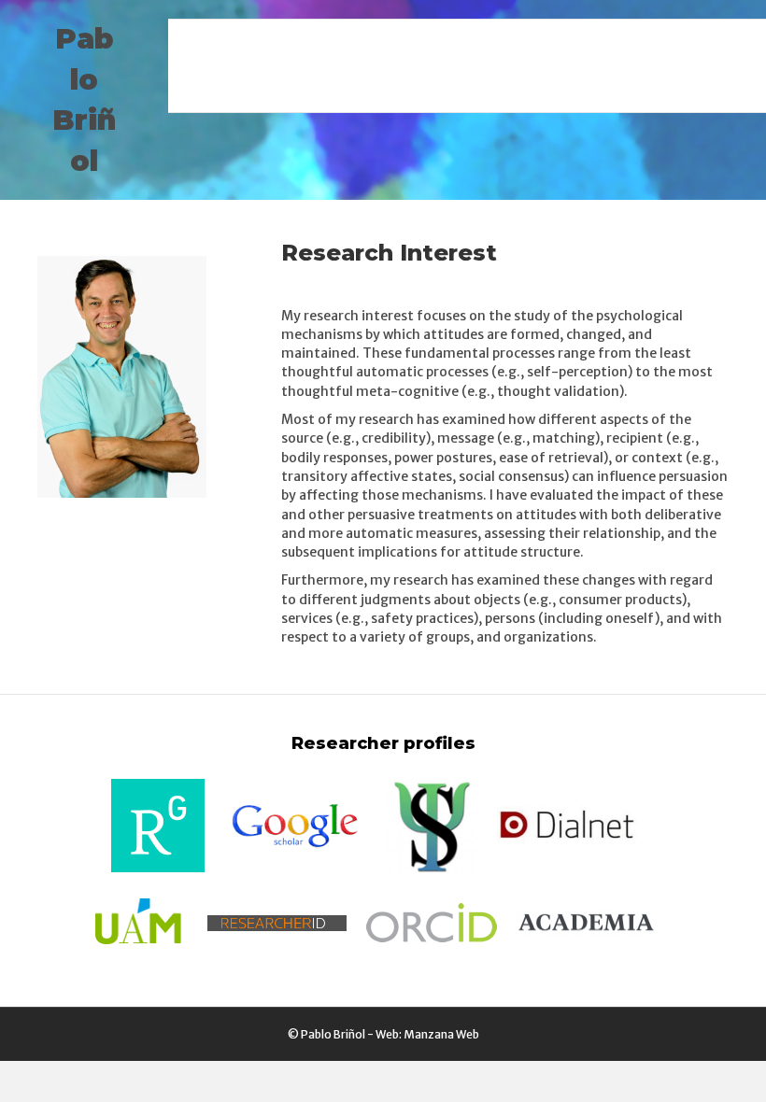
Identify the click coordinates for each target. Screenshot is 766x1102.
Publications (300, 42)
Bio (397, 88)
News (216, 42)
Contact (522, 88)
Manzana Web (441, 1034)
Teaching (611, 42)
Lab (679, 42)
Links (451, 88)
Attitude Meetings (494, 42)
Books (386, 42)
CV (726, 42)
